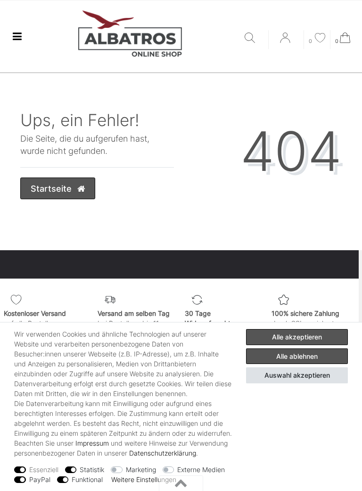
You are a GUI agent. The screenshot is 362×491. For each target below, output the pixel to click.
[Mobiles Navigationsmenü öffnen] (17, 36)
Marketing (141, 470)
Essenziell (43, 470)
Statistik (92, 470)
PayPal (39, 479)
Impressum (92, 443)
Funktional (87, 479)
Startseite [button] (52, 189)
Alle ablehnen (297, 356)
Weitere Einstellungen (143, 479)
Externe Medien (201, 470)
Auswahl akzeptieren (297, 375)
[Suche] (254, 38)
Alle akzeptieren (297, 337)
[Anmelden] (286, 41)
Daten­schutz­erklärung (162, 453)
